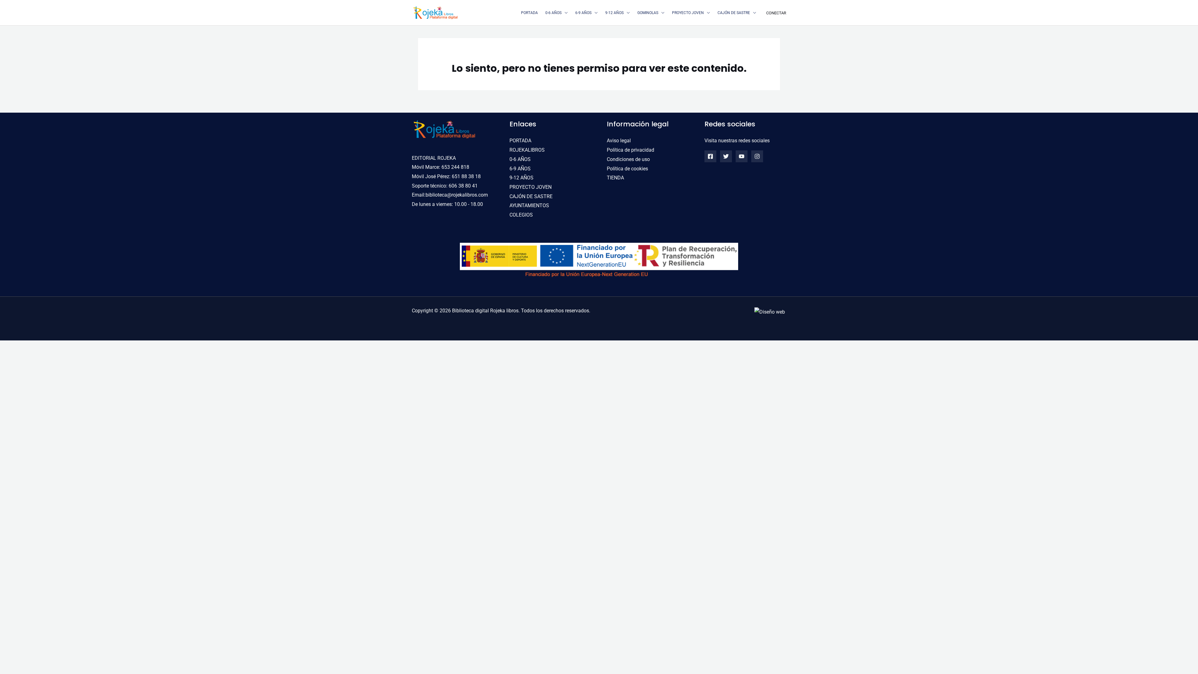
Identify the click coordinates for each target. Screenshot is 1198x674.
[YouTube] (742, 156)
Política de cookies (627, 169)
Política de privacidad (630, 150)
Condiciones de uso (628, 159)
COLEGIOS (521, 215)
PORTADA (520, 141)
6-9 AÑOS (520, 169)
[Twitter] (726, 156)
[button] (565, 13)
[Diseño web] (769, 312)
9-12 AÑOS (521, 178)
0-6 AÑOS (520, 159)
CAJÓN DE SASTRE (531, 196)
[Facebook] (710, 156)
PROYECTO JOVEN (530, 187)
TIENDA (615, 178)
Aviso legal (619, 141)
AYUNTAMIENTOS (529, 205)
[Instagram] (757, 156)
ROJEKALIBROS (527, 150)
